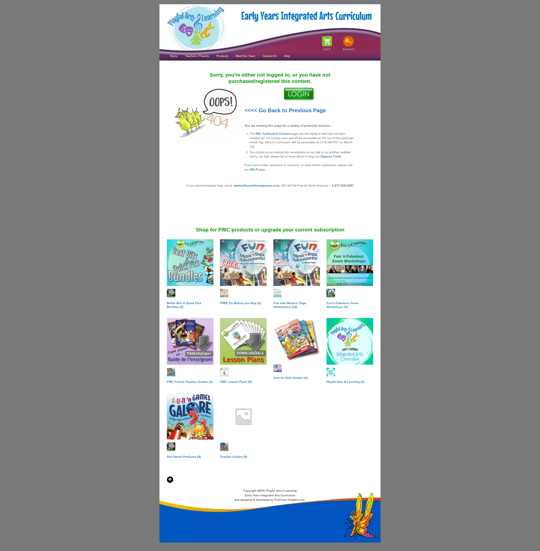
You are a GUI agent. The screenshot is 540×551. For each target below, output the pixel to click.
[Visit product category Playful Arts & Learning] (350, 341)
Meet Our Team (245, 56)
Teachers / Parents (197, 56)
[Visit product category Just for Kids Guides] (296, 339)
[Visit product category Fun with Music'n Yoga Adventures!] (296, 262)
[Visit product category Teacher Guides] (243, 416)
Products (222, 56)
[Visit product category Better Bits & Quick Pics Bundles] (190, 262)
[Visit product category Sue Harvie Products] (190, 416)
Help (287, 56)
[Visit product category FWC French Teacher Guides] (190, 341)
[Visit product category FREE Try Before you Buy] (243, 262)
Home (174, 56)
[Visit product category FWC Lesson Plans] (243, 341)
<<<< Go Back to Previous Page (285, 110)
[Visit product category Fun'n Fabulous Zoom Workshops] (350, 262)
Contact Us (270, 56)
